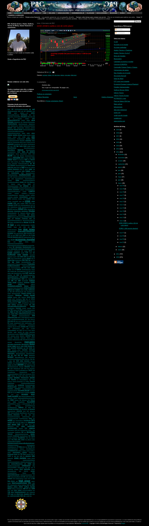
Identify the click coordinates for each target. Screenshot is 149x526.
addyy (15, 113)
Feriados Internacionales (121, 87)
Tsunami (28, 454)
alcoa (33, 120)
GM (12, 280)
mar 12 (122, 221)
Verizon (24, 473)
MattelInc (22, 335)
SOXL (30, 418)
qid (15, 392)
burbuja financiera (13, 169)
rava (17, 394)
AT (26, 142)
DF (18, 213)
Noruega (32, 361)
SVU (18, 430)
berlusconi (10, 157)
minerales (20, 348)
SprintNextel (27, 420)
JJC (32, 313)
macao (33, 330)
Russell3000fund (12, 403)
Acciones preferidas (120, 47)
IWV (17, 311)
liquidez (23, 326)
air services (17, 118)
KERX (9, 319)
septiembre (121, 164)
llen (27, 326)
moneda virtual (16, 349)
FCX (34, 260)
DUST (20, 235)
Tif (17, 447)
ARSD (9, 142)
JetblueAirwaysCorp (25, 313)
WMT (33, 485)
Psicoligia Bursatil (24, 390)
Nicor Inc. (27, 359)
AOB (19, 137)
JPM (33, 315)
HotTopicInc (19, 299)
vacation (16, 469)
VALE (21, 469)
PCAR (19, 375)
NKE (14, 361)
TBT (22, 432)
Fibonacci (18, 264)
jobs (9, 315)
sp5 (34, 418)
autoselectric (17, 144)
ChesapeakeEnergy (30, 178)
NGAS (23, 359)
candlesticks (18, 171)
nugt (14, 362)
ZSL (9, 496)
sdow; (29, 407)
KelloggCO (32, 317)
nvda (33, 362)
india (9, 304)
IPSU (9, 310)
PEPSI (33, 375)
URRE (29, 463)
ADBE (9, 113)
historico (15, 297)
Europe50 (32, 254)
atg (32, 142)
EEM (20, 241)
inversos (29, 308)
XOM (33, 488)
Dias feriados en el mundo (122, 73)
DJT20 (18, 225)
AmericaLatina (20, 127)
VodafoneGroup (19, 478)
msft (15, 355)
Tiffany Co (22, 447)
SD (26, 407)
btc (20, 167)
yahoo (20, 490)
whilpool (19, 485)
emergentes (14, 249)
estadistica (16, 252)
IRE (12, 310)
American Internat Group (15, 129)
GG (30, 276)
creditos (28, 198)
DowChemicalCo (12, 231)
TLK (26, 447)
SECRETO (24, 409)
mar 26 (122, 198)
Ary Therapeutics (15, 142)
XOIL (29, 488)
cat (8, 173)
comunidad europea (24, 195)
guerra (18, 289)
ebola (9, 239)
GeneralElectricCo (13, 276)
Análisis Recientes (43, 97)
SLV (22, 414)
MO (34, 348)
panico (33, 372)
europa (25, 254)
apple (33, 137)
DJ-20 (31, 222)
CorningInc (14, 198)
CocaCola (15, 187)
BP (31, 163)
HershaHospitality (16, 293)
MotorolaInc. (11, 353)
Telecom (10, 434)
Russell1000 (21, 402)
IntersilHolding (11, 308)
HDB (13, 291)
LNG (27, 328)
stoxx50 (21, 428)
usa (34, 463)
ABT (25, 111)
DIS (9, 222)
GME (15, 280)
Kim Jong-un (31, 319)
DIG (28, 214)
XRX (12, 490)
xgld (24, 488)
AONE (23, 137)
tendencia (16, 436)
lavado (19, 326)
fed (13, 262)
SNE (34, 414)
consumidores (23, 197)
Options (33, 366)
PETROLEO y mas (120, 98)
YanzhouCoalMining (27, 490)
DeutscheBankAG (12, 213)
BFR (22, 157)
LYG (23, 330)
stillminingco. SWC (13, 426)
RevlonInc (10, 398)
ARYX (21, 142)
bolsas (28, 161)
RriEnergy (24, 400)
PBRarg (13, 375)
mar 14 (122, 214)
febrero (120, 246)
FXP (29, 271)
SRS (19, 422)
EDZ (9, 241)
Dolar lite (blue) (118, 78)
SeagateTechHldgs (13, 409)
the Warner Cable (30, 439)
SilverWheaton (23, 413)
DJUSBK (32, 225)
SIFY (9, 413)
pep (30, 375)
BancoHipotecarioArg (29, 148)
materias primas (15, 335)
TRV (19, 454)
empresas (21, 249)
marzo (120, 183)
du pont (13, 235)
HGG (33, 293)
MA (30, 330)
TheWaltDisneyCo (12, 447)
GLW (9, 280)
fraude (33, 269)
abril (119, 180)
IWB (15, 311)
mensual (10, 342)
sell (28, 409)
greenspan (10, 288)
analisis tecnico (17, 135)
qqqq (18, 392)
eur (34, 252)
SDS (34, 407)
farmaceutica (18, 260)
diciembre (121, 154)
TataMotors (18, 432)
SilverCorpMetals (15, 413)
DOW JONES (52, 13)
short (24, 411)
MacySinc (10, 332)
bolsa (23, 161)
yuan (11, 494)
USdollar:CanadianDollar (14, 465)
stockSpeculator (12, 428)
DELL (25, 209)
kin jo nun (18, 321)
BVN (21, 169)
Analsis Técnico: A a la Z (122, 53)
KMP (33, 321)
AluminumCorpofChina (29, 125)
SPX (33, 420)
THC (27, 437)
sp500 (10, 420)
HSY (27, 299)
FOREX (9, 269)
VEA (20, 471)
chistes (22, 182)
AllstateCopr (32, 124)
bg (25, 157)
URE (25, 463)
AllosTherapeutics (22, 124)
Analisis (10, 135)
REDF (33, 394)
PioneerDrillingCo (24, 379)
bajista (29, 146)
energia (32, 249)
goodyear (27, 282)
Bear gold (16, 155)
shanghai (19, 411)
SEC (20, 409)
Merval (10, 346)
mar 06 (122, 236)
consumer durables (13, 197)
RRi (20, 400)
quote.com (117, 112)
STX (26, 428)
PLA (30, 379)
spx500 (10, 422)
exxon (29, 258)
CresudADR (15, 201)
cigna (24, 184)
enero (120, 250)
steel (26, 424)
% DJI (116, 42)
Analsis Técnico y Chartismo (123, 50)
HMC (19, 297)
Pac (28, 368)
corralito (20, 198)
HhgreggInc (10, 295)
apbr (28, 137)
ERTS (30, 250)
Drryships (10, 233)
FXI (27, 271)
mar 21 (122, 205)
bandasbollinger (12, 151)
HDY (25, 291)
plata (33, 379)
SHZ (28, 411)
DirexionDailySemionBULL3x (15, 220)
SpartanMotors (19, 420)
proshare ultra (30, 386)
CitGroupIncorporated (13, 185)
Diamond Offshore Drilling (27, 213)
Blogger (123, 523)
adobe (33, 113)
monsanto (32, 349)
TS (21, 454)
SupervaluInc (11, 430)
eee (14, 241)
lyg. (26, 330)
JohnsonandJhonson (24, 315)
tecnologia (31, 432)
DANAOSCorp (14, 207)
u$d (15, 456)
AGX (31, 116)
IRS (18, 310)
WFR (33, 483)
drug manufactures (18, 233)
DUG (17, 235)
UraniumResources (17, 463)
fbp (29, 260)
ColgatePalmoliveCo (30, 189)
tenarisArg (10, 436)
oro (8, 368)
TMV (34, 447)
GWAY (22, 289)
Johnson (14, 315)
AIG (9, 118)
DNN (24, 227)
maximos (28, 335)
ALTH (9, 125)
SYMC (29, 430)
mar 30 (122, 185)
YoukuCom (32, 492)
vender (33, 471)
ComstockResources (13, 195)
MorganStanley (12, 351)
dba (9, 209)
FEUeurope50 (11, 264)
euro (19, 254)
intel (33, 304)
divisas (26, 222)
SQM (16, 422)
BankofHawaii (11, 153)
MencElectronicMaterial (29, 339)
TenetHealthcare (24, 436)
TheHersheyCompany (13, 445)
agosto (120, 167)
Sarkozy (21, 407)
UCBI (21, 456)
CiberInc (13, 184)
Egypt (10, 247)
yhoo (12, 492)
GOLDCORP (25, 280)
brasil (29, 165)
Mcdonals (23, 337)
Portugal (32, 381)
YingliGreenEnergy (20, 492)
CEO (9, 178)
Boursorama (118, 59)
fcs (31, 260)
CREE (33, 198)
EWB (18, 256)
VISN (21, 476)
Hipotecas (18, 295)
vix (24, 476)
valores (33, 469)
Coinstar (33, 187)
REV (34, 396)
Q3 (14, 392)
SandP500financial (30, 405)
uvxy (32, 467)
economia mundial (25, 239)
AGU (28, 116)
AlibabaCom (17, 122)
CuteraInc (10, 205)
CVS (19, 205)
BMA (26, 159)
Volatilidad (90, 13)
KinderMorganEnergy (26, 321)
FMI (22, 267)
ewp (30, 256)
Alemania (10, 122)
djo (15, 225)
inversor (24, 308)
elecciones (18, 247)
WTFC (13, 488)
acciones (29, 111)
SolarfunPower (26, 416)
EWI (25, 256)
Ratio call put (118, 104)
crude (18, 203)
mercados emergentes (14, 344)
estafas (23, 252)
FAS (23, 260)
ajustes (27, 118)
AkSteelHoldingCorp (14, 120)
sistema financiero (14, 414)
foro (13, 269)
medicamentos (16, 339)
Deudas (32, 211)
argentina (28, 140)
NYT (15, 364)
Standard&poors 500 (78, 13)
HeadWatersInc (31, 291)
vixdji (27, 476)
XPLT (9, 490)
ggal (33, 277)
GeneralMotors (24, 276)
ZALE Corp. (19, 494)
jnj (34, 313)
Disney (12, 222)
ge (21, 275)
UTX (26, 467)
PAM (34, 370)
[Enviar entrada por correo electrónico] (53, 72)
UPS (34, 462)
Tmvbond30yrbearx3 (13, 448)
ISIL (9, 311)
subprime (32, 428)
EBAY (33, 237)
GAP (26, 273)
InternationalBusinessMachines (17, 306)
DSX (34, 233)
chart (12, 178)
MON (9, 349)
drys (25, 233)
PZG (11, 392)
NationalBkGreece (19, 357)
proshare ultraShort (14, 388)
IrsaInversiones (31, 310)
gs (13, 289)
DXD (24, 235)
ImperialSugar (25, 302)
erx (34, 250)
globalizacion (31, 278)
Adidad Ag (24, 113)
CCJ (9, 176)
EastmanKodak (27, 237)
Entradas (119, 29)
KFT (26, 319)
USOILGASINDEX (12, 467)
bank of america (28, 152)
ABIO (19, 111)
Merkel (32, 344)
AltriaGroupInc (14, 125)
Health (9, 293)
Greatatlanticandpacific (15, 286)
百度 (28, 496)
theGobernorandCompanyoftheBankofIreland (21, 443)
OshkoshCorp (16, 368)
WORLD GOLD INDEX (63, 13)
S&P (34, 403)
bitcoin (15, 159)
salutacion (17, 405)
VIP (34, 474)
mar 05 (122, 239)
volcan (25, 478)
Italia (11, 312)
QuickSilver (27, 392)
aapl (33, 109)
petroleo (32, 377)
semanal (32, 409)
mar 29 (122, 189)
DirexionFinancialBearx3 (29, 220)
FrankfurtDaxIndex (26, 269)
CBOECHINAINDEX (12, 174)
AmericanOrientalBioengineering (16, 131)
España (10, 252)
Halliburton (31, 289)
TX (12, 456)
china (17, 180)
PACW (17, 370)
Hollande (23, 297)
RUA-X (33, 400)
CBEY (22, 173)
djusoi (15, 227)
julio (119, 170)
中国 (21, 496)
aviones (25, 144)
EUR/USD (12, 254)
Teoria (33, 436)
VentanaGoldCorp (12, 473)
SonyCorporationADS (13, 418)
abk (22, 111)
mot (34, 351)
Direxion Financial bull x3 (25, 218)
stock (23, 426)
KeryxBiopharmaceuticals (17, 319)
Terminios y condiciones (16, 15)
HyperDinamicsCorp (12, 302)
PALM (30, 370)
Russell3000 (31, 402)
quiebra (32, 392)
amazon (10, 127)
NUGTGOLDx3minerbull (21, 362)
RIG (8, 400)
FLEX (9, 267)
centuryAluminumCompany (25, 176)
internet (32, 306)
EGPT (33, 241)
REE (20, 396)
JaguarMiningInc (27, 311)
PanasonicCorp (23, 372)
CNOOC (10, 187)
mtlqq (26, 355)
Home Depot (31, 297)
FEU (34, 262)
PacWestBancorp (23, 370)
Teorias (122, 13)
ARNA (33, 140)
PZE (9, 392)
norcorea (26, 361)
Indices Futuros (119, 93)
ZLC (31, 494)
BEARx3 (22, 155)
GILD (9, 278)
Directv (10, 216)
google (10, 284)
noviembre (121, 157)
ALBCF (23, 120)
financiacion (24, 264)
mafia (15, 332)
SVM (16, 430)
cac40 (26, 169)
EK (14, 247)
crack (24, 198)
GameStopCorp (18, 273)
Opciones (27, 366)
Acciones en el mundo (121, 44)
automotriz (11, 144)
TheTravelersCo (31, 445)
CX (34, 205)
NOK (17, 361)
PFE (9, 379)
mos (18, 351)
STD (23, 424)
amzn (33, 133)
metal (14, 346)
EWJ (28, 256)
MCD (33, 335)
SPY (13, 422)
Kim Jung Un (11, 321)
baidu (21, 146)
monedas (24, 349)
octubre (120, 161)
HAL (26, 289)
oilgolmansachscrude (13, 366)
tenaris (33, 434)
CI (8, 184)
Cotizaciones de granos (121, 70)
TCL (25, 432)
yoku (27, 492)
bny (29, 159)
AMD (14, 127)
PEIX (26, 375)
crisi (23, 201)
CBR (34, 174)
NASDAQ (11, 357)
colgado (22, 189)
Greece (32, 286)
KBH (23, 317)
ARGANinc (22, 140)
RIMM (12, 400)
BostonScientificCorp (23, 163)
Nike (31, 359)
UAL (18, 456)
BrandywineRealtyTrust (21, 165)
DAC (9, 207)
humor (9, 301)
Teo (29, 436)
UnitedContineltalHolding (14, 462)
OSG (11, 368)
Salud (9, 405)
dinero (33, 214)
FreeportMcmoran (21, 271)
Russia (18, 403)
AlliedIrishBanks (12, 124)
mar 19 (122, 211)
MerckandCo (25, 344)
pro (16, 385)
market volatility (24, 334)
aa (30, 109)
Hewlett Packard (26, 293)
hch (8, 291)
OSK (22, 368)
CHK (25, 182)
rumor (9, 402)
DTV (9, 235)
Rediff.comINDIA (13, 396)
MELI (21, 339)
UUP (29, 467)
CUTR (15, 205)
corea (9, 198)
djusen (10, 227)
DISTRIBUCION (18, 222)
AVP (9, 146)
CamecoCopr (11, 171)
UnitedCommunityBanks (29, 460)
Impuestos (32, 302)
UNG (33, 456)
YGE (9, 492)
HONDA (9, 299)
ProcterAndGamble (30, 385)
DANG (19, 207)
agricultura (24, 116)
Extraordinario (17, 258)
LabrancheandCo (12, 324)
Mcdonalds (16, 337)
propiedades (21, 386)
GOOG (32, 282)
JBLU (16, 313)
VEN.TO (26, 471)
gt (14, 289)
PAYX (33, 374)
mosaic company (24, 351)
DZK (30, 235)
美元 (30, 496)
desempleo (17, 211)
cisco (29, 184)
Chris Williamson (31, 182)
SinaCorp (32, 413)
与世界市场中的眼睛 (15, 496)
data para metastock (120, 110)
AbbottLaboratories (12, 111)
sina (29, 413)
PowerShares (11, 383)
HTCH (33, 299)
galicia (9, 273)
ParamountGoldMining (13, 374)
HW (27, 300)
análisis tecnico (27, 135)
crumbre (22, 203)
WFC (29, 483)
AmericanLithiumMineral (29, 129)
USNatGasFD (26, 465)
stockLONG (31, 426)
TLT (29, 447)
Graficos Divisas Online (121, 90)
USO (33, 465)
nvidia (9, 364)
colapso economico (13, 189)
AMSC (28, 133)
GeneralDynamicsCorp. (29, 275)
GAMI (23, 273)
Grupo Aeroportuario (18, 288)
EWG (21, 256)
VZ (31, 478)
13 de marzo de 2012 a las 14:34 (50, 90)
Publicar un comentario (44, 94)
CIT (34, 184)
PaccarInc (32, 368)
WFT (9, 485)
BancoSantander (30, 150)
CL (30, 185)
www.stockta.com (119, 121)
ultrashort (28, 456)
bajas (25, 146)
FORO (44, 13)
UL (24, 456)
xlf (27, 488)
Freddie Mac (13, 271)
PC (17, 375)
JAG (20, 311)
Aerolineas (24, 114)
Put (31, 390)
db (34, 207)
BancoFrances (12, 148)
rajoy (12, 394)
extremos (24, 258)
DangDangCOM (26, 207)
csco (26, 203)
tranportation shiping (20, 452)
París (24, 374)
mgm (22, 346)
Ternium (9, 437)
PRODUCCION (12, 386)
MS (12, 355)
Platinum (10, 381)
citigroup (25, 186)
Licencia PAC (84, 523)
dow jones (29, 229)
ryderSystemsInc (26, 403)
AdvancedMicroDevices (13, 114)
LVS (20, 330)
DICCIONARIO (21, 214)
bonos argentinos (12, 163)
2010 (118, 257)
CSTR (30, 203)
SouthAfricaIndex (23, 418)
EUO (30, 252)
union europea (20, 458)
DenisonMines (31, 209)
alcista (28, 120)
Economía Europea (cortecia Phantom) (126, 84)
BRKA (15, 167)
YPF (9, 494)
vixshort (10, 478)
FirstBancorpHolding (14, 265)
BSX (18, 167)
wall (17, 481)
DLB (20, 227)
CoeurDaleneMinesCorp (24, 187)
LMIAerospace (16, 328)
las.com (15, 326)
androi (14, 137)
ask (24, 142)
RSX (29, 400)
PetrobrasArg (25, 377)
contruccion (32, 197)
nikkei (10, 361)
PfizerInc (13, 379)
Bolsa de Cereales (119, 56)
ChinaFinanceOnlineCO (29, 180)
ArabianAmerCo (11, 138)
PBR (9, 376)
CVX (32, 205)
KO (8, 323)
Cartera (28, 171)
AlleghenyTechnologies (29, 122)
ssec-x (23, 422)
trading (20, 450)
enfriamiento (17, 250)
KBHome (27, 317)
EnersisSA (10, 250)
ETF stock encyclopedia (121, 81)
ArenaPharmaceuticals (13, 140)
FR (15, 269)
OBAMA (20, 365)
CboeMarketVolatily (25, 175)
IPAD (33, 308)
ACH (34, 111)
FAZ (26, 260)
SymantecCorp (24, 430)
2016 (118, 139)
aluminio (21, 125)
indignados (20, 304)
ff (15, 264)
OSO (25, 368)
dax (31, 207)
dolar (33, 227)
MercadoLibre (18, 342)
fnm (25, 267)
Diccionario (113, 13)
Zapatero (26, 494)
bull (23, 167)
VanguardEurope (12, 471)
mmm (30, 348)
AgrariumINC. (17, 116)
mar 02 (122, 242)
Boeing (33, 159)
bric (12, 167)
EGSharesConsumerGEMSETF (15, 243)
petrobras (17, 377)
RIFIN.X (15, 398)
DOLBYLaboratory (12, 229)
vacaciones (10, 469)
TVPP (9, 456)
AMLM (23, 133)
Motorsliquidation (30, 353)
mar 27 (122, 195)
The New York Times (18, 439)
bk (18, 159)
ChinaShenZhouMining (13, 182)
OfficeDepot (30, 364)
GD (14, 275)
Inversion (18, 308)
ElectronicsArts (27, 247)
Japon (13, 313)
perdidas (10, 377)
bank (18, 151)
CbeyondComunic (30, 173)
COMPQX (31, 191)
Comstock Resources (28, 193)
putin (33, 390)
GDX (17, 275)
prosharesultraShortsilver (28, 388)
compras (17, 193)
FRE (9, 271)
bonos (33, 161)
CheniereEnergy (19, 178)
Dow (20, 229)
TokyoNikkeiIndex (30, 448)
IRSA (21, 310)
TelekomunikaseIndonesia (21, 434)
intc (30, 304)
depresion (11, 211)
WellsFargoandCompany (19, 483)
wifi (30, 485)
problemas (21, 385)
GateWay (10, 275)
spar (14, 420)
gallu (12, 273)
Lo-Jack (33, 328)
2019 (118, 129)
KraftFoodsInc (28, 323)
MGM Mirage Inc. (29, 346)
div (23, 222)
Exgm (12, 258)
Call (34, 169)
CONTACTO (38, 13)
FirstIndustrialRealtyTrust (28, 265)
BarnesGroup (23, 153)
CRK (14, 203)
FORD (33, 267)
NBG (26, 357)
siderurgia (32, 411)
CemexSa (15, 176)
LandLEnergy (22, 324)
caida (30, 169)
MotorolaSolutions (20, 353)
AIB (34, 116)
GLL (26, 278)
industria (26, 304)
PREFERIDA (11, 385)
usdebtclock (118, 118)
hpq (24, 299)
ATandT (29, 142)
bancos (20, 150)
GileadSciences (16, 278)
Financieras (31, 264)
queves (22, 392)
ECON (13, 239)
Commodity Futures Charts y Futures (125, 67)
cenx (33, 176)
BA (15, 146)
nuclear (10, 362)
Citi (21, 186)
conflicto (33, 195)
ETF (27, 252)
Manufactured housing (13, 334)
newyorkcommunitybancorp (14, 359)
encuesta (27, 249)
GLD (23, 278)
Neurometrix (32, 357)
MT (22, 355)
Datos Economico (102, 13)
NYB (13, 364)
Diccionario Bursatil (120, 76)
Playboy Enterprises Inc (19, 381)
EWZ (9, 258)
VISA (9, 476)
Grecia (26, 286)
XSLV (15, 490)
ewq (33, 256)
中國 (24, 496)
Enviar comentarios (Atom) (54, 101)
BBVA (29, 153)
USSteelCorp (20, 467)
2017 (118, 136)
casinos (33, 171)
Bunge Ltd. (28, 167)
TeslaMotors (21, 437)
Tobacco (22, 448)
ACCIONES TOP (28, 13)
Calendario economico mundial (123, 61)
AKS (33, 118)
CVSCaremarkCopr (25, 205)
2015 (118, 142)
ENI (22, 250)
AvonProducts (31, 144)
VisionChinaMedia (15, 476)
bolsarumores (118, 107)
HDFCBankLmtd (19, 291)
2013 (118, 149)
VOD (14, 478)
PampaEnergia (11, 372)
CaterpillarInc (15, 173)
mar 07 (122, 233)
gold (19, 280)
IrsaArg (25, 310)
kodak (11, 323)
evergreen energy (12, 256)
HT (29, 299)
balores (33, 146)
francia (19, 269)
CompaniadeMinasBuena (14, 191)
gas (34, 273)
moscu (30, 351)
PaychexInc (29, 374)
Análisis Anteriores (107, 97)
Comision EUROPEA (120, 64)
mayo (120, 177)
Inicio (75, 97)
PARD (20, 374)
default (20, 209)
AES (30, 114)
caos (23, 171)
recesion (24, 394)
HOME (10, 13)
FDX (9, 262)
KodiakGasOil (17, 323)
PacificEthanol (11, 370)
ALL (22, 122)
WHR (28, 485)
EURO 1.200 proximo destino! (128, 228)
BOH (9, 161)
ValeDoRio (27, 469)
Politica (27, 381)
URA (9, 463)
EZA (32, 258)
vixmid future (31, 476)
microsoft (13, 348)
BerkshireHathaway (30, 155)
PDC (23, 375)
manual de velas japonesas (26, 332)
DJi (12, 224)
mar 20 (122, 208)
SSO (26, 422)
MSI (19, 355)
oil (34, 364)
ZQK (34, 494)
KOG (22, 323)
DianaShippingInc (12, 214)
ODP (25, 364)
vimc (33, 473)
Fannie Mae (11, 260)
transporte (11, 454)
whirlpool (24, 485)
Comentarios (120, 33)
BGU (27, 157)
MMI (27, 348)
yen (34, 490)
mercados (29, 341)
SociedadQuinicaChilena (14, 416)
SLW (26, 414)
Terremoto (14, 437)
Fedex (18, 262)
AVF (22, 144)
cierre (18, 184)
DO (29, 227)
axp (11, 146)
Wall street (24, 480)
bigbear (10, 159)
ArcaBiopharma (21, 138)
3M (12, 109)
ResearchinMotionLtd (26, 396)
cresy (20, 201)
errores (26, 250)
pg (17, 379)
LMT (23, 328)
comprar (10, 193)
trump (15, 454)
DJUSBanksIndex (25, 225)
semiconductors (11, 411)
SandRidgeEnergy (12, 407)
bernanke (17, 158)
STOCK (129, 13)
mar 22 (122, 201)
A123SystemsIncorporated (21, 109)
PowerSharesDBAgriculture (28, 383)
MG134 (18, 346)
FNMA (28, 267)
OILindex (21, 366)
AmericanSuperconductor (14, 133)
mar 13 (122, 217)
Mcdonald (10, 337)
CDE (11, 176)
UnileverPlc (10, 458)
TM (31, 447)
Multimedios (32, 355)
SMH (30, 414)
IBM (19, 302)
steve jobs (32, 424)
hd (11, 291)
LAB (34, 323)
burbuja (33, 167)
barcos (17, 153)
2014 (118, 145)
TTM (32, 454)
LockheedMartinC (12, 330)
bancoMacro (11, 150)
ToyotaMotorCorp (13, 450)
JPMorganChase (13, 317)
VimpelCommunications (26, 474)
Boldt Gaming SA (16, 161)
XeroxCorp (19, 488)
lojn (18, 330)
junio (119, 173)
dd (11, 209)
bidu (33, 157)
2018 (118, 133)
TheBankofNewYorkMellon (14, 441)
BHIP (30, 157)
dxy (27, 235)
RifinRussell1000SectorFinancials (26, 398)
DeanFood (15, 209)
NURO (29, 362)
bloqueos (21, 159)
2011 (118, 254)
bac (17, 146)
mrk (9, 355)
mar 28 (122, 192)
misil (24, 348)
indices (14, 304)
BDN (34, 153)
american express (30, 127)
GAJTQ (33, 271)
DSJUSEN (29, 233)
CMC (33, 185)
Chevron (10, 180)
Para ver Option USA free (122, 101)
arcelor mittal (30, 138)
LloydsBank (32, 326)
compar (24, 191)
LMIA (9, 328)
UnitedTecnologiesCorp (26, 462)
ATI (34, 142)
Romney (17, 400)
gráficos (33, 284)
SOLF (33, 416)
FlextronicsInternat (15, 267)
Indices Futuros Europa (121, 95)
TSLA (24, 454)
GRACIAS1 (21, 284)
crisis (27, 201)
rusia (14, 402)
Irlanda (15, 310)
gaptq (30, 273)
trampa (24, 450)
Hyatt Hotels (31, 300)
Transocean (32, 452)
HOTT (13, 299)
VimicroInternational (13, 474)
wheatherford (13, 485)
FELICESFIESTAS (26, 262)
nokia (21, 361)
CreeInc (9, 201)
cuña (33, 203)
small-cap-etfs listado (120, 115)
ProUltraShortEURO (12, 390)
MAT (9, 335)
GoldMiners (20, 282)
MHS (9, 348)
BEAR (10, 156)
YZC (15, 494)
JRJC (19, 317)
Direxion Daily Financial (18, 216)
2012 (9, 109)
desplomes (24, 211)
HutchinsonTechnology (19, 300)
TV (34, 454)
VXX (29, 478)
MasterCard (32, 334)
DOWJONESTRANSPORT (26, 231)
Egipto (26, 241)
